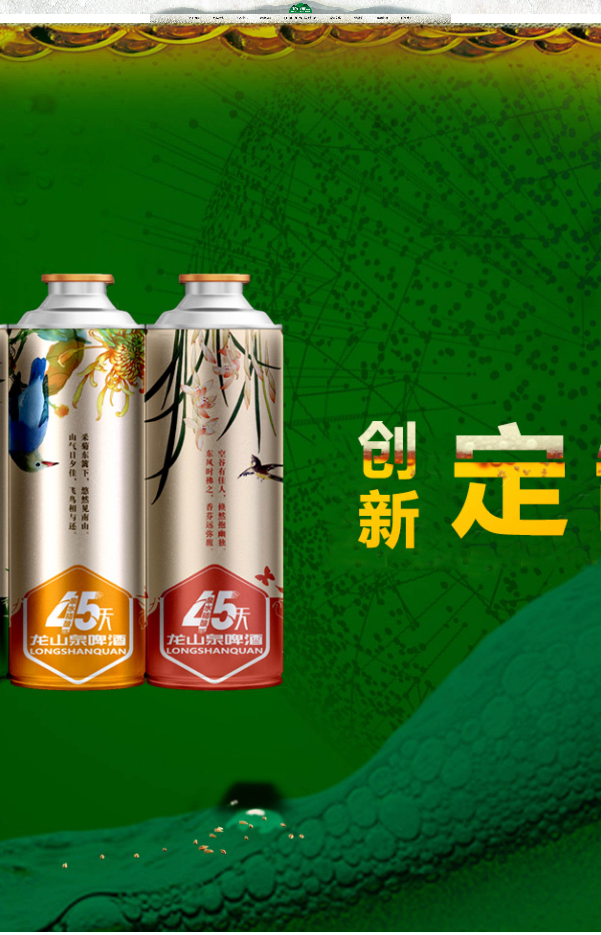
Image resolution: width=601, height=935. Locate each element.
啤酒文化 (335, 18)
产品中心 (242, 18)
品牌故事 (218, 18)
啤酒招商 (382, 18)
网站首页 (194, 18)
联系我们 (406, 18)
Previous (95, 478)
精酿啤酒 (266, 18)
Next (506, 478)
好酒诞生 (359, 18)
